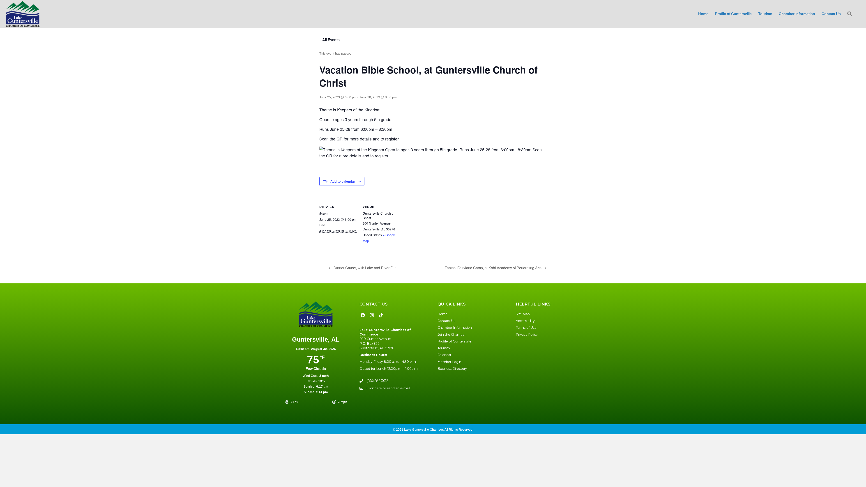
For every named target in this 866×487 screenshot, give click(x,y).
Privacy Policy (527, 335)
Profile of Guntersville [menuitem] (733, 14)
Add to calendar (342, 181)
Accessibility (525, 321)
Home (443, 314)
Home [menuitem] (703, 14)
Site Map (523, 314)
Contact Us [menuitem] (831, 14)
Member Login (449, 362)
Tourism (444, 348)
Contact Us (446, 321)
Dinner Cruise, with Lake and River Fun (364, 267)
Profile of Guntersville (454, 341)
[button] (850, 14)
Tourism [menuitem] (765, 14)
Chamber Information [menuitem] (797, 14)
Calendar (444, 355)
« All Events (329, 39)
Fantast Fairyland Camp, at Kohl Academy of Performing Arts (493, 267)
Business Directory (452, 369)
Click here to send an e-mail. (388, 388)
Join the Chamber (452, 335)
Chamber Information (455, 328)
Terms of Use (526, 328)
